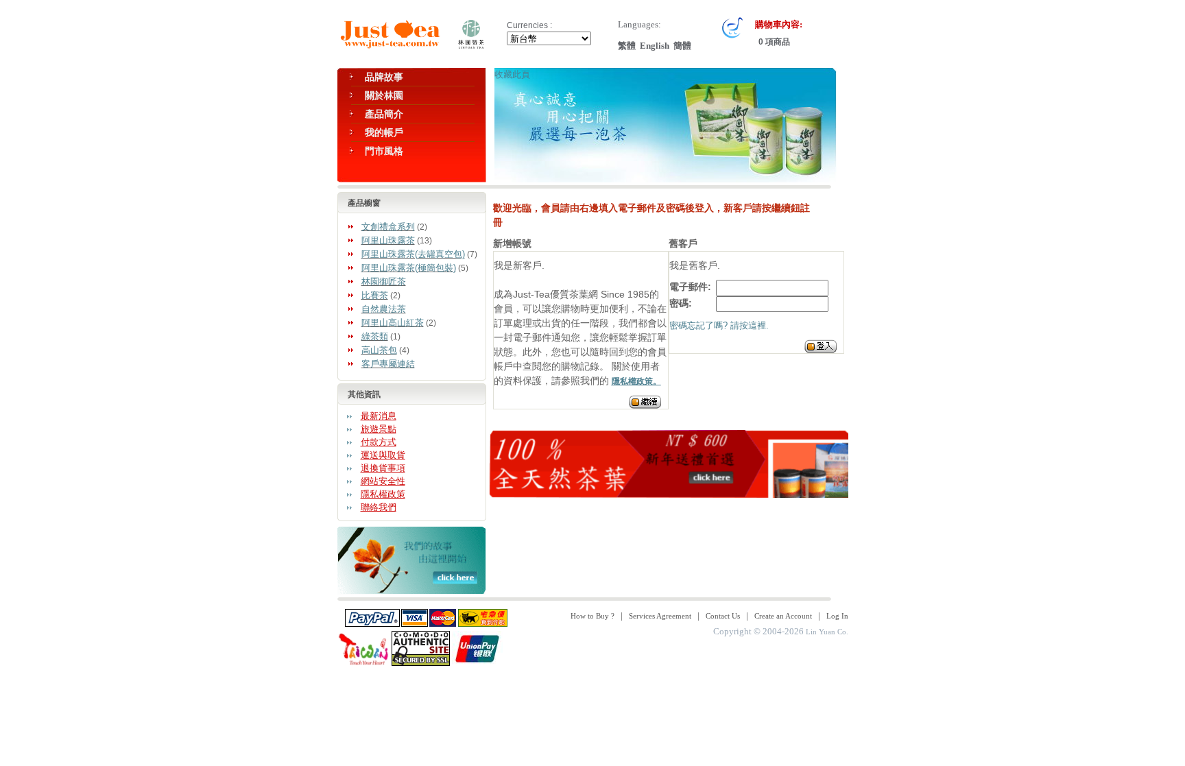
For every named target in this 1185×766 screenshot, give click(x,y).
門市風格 (384, 150)
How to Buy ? (592, 616)
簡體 (682, 45)
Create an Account (783, 616)
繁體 (627, 45)
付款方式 (378, 442)
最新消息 (378, 416)
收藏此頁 (512, 74)
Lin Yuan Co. (827, 631)
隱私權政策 (383, 494)
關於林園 (384, 95)
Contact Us (723, 616)
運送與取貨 (383, 455)
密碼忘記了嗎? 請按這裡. (719, 325)
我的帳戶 (384, 132)
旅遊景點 (378, 429)
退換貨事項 (383, 468)
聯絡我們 (378, 507)
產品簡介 (384, 113)
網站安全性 (383, 481)
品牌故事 (384, 76)
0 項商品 (773, 42)
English (654, 45)
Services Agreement (660, 616)
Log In (837, 616)
